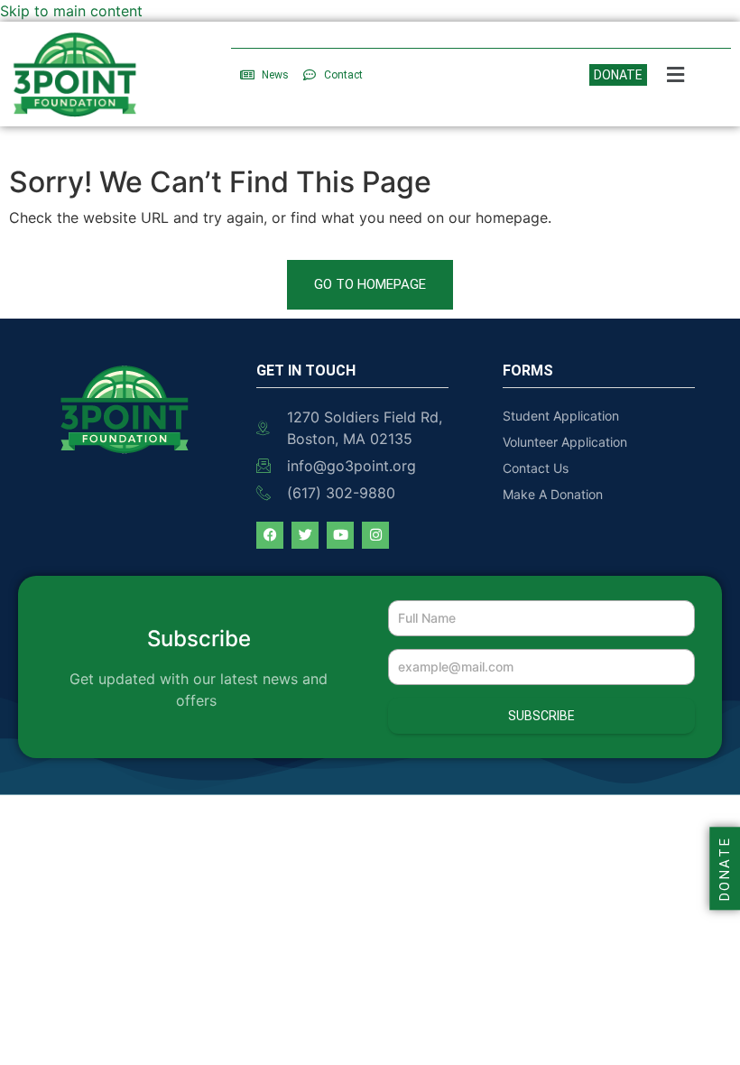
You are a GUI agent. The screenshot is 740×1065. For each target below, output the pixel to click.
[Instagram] (375, 535)
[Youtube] (340, 535)
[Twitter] (305, 535)
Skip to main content (71, 11)
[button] (676, 74)
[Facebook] (269, 535)
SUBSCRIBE (541, 715)
